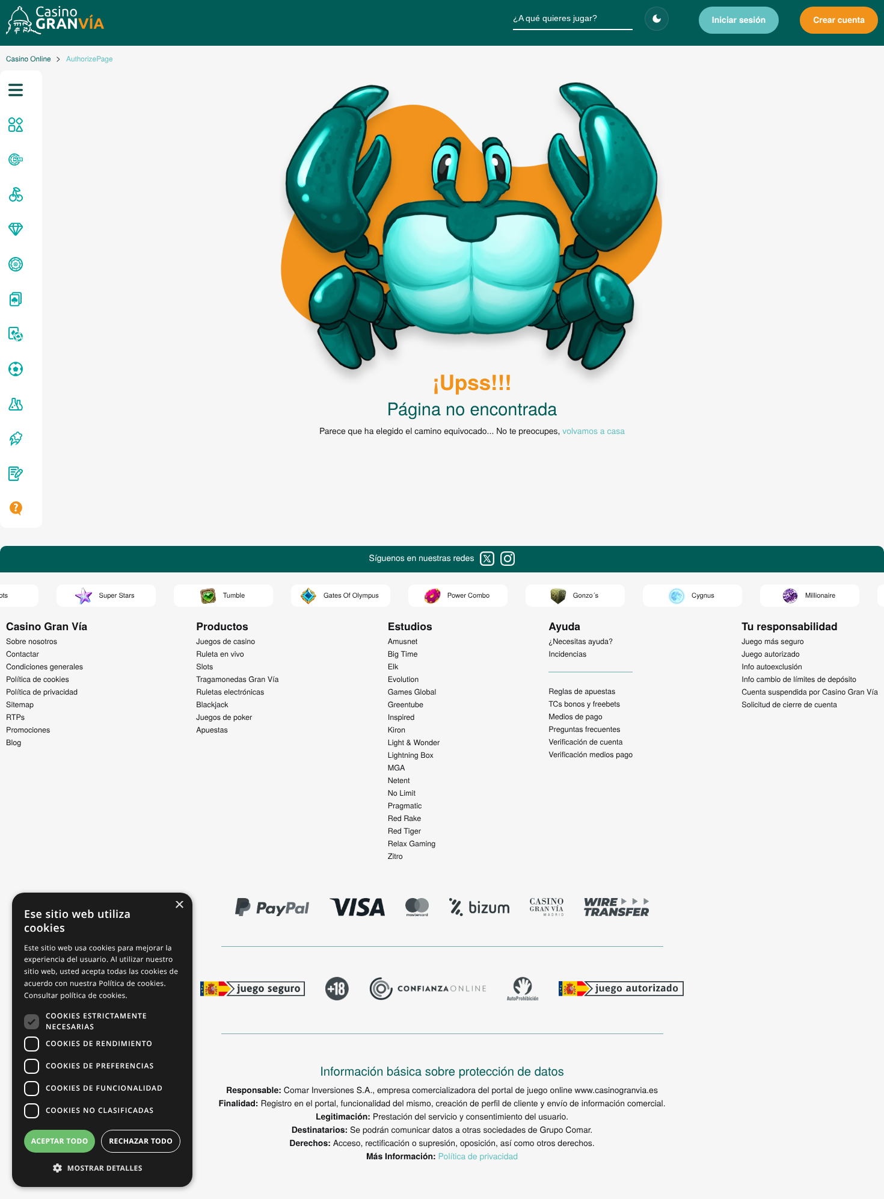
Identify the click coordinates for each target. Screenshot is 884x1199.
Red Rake (404, 818)
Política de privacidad (478, 1156)
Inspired (401, 716)
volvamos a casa (593, 430)
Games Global (412, 691)
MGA (396, 767)
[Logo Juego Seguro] (252, 990)
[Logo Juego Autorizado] (621, 990)
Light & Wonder (414, 742)
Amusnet (403, 641)
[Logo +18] (337, 990)
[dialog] (102, 1040)
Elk (393, 666)
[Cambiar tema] (657, 19)
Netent (399, 780)
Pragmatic (405, 805)
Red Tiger (404, 830)
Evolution (403, 679)
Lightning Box (411, 754)
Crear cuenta (839, 20)
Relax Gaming (412, 843)
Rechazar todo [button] (141, 1141)
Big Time (403, 653)
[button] (102, 1167)
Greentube (405, 704)
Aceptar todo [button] (59, 1141)
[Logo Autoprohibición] (522, 990)
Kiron (396, 729)
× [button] (178, 905)
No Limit (402, 792)
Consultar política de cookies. (75, 995)
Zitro (395, 855)
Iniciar (739, 20)
